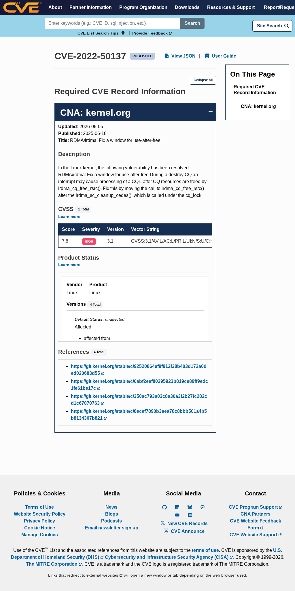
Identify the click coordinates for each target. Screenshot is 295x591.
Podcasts (111, 520)
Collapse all (203, 80)
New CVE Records (187, 523)
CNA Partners (256, 514)
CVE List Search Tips (98, 33)
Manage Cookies (39, 534)
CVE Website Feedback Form (255, 524)
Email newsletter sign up (111, 527)
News (111, 507)
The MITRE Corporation (52, 564)
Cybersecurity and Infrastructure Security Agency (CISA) (167, 557)
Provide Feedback (150, 33)
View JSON (183, 56)
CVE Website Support (254, 534)
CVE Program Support (254, 507)
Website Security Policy (39, 514)
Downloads (187, 7)
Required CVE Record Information (255, 89)
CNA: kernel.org (258, 106)
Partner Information (90, 7)
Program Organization (143, 7)
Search (192, 23)
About (55, 7)
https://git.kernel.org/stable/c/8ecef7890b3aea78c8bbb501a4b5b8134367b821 (139, 415)
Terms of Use (39, 507)
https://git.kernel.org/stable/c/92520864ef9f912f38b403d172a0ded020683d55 (139, 370)
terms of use (205, 550)
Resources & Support (231, 7)
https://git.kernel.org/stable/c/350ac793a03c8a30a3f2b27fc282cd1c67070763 (139, 400)
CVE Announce (187, 531)
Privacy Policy (39, 520)
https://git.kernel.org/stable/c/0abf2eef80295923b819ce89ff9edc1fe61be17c (139, 385)
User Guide (223, 56)
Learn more (69, 216)
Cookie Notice (39, 527)
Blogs (111, 514)
